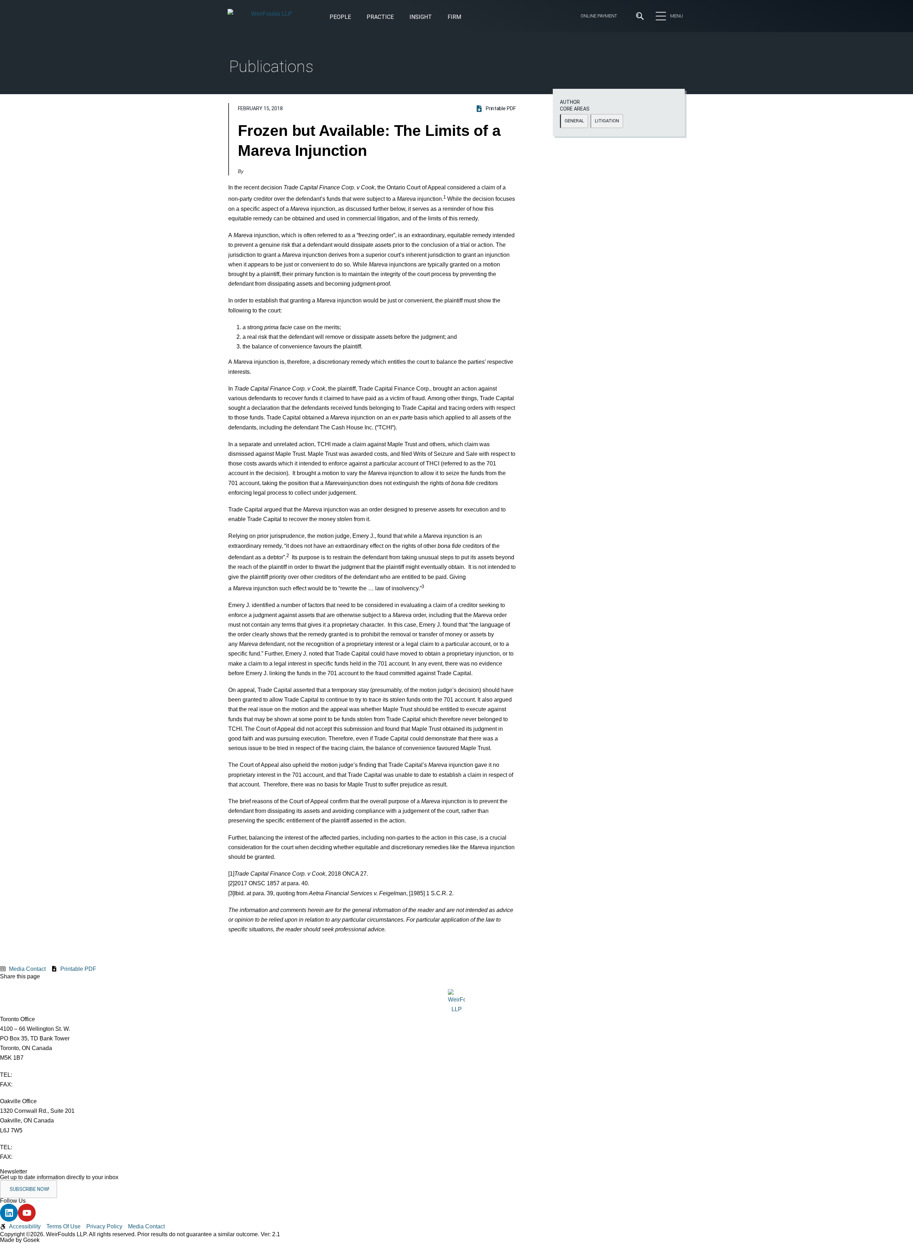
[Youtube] (27, 1213)
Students (420, 72)
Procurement (473, 165)
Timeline (301, 111)
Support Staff (426, 98)
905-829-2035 (32, 1157)
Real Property (473, 177)
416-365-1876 (32, 1084)
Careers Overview (431, 59)
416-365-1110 (31, 1075)
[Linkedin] (9, 1213)
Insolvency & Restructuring (377, 177)
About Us (302, 59)
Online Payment (599, 16)
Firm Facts (304, 86)
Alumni (298, 98)
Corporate (241, 177)
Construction (245, 165)
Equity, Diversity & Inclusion (325, 72)
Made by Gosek (20, 1240)
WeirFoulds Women (315, 124)
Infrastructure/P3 (365, 165)
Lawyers (419, 86)
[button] (420, 17)
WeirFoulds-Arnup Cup (319, 137)
